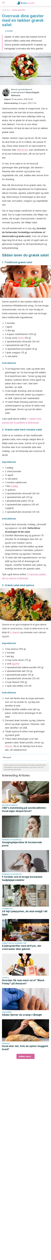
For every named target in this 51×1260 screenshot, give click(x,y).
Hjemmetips (7, 909)
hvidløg (14, 486)
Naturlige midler (9, 805)
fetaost (8, 746)
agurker (16, 663)
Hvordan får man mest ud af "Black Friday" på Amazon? (23, 982)
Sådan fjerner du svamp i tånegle (22, 1014)
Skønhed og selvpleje (12, 840)
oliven (21, 338)
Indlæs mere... (25, 1056)
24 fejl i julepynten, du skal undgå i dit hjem (24, 913)
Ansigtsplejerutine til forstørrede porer (22, 844)
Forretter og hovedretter (14, 943)
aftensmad (22, 150)
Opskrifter (6, 10)
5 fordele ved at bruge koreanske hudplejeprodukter (22, 878)
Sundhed (6, 1043)
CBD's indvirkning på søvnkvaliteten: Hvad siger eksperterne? (24, 809)
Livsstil (5, 978)
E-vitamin (14, 632)
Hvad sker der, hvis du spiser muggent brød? (25, 1048)
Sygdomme (7, 1012)
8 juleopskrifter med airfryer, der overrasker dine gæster (21, 947)
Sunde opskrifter (18, 10)
